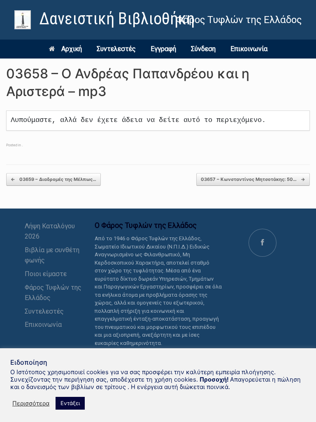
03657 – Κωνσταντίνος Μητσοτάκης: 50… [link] (253, 179)
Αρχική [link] (71, 49)
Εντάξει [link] (70, 403)
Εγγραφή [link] (163, 49)
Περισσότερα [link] (30, 403)
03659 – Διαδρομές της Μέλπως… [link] (53, 179)
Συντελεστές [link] (116, 49)
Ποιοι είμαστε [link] (46, 274)
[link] (104, 19)
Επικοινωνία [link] (248, 49)
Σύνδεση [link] (203, 49)
